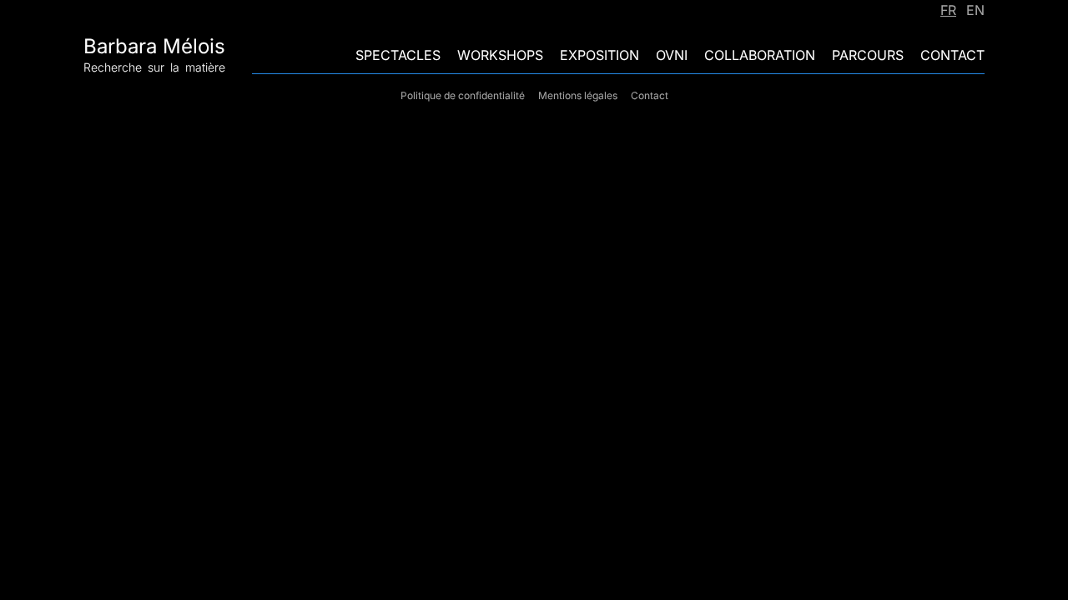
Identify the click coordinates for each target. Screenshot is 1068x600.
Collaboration (759, 55)
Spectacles (398, 55)
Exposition (599, 55)
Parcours (868, 55)
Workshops (500, 55)
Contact (952, 55)
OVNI (672, 55)
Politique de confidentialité (462, 95)
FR (948, 10)
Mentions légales (577, 95)
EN (975, 10)
